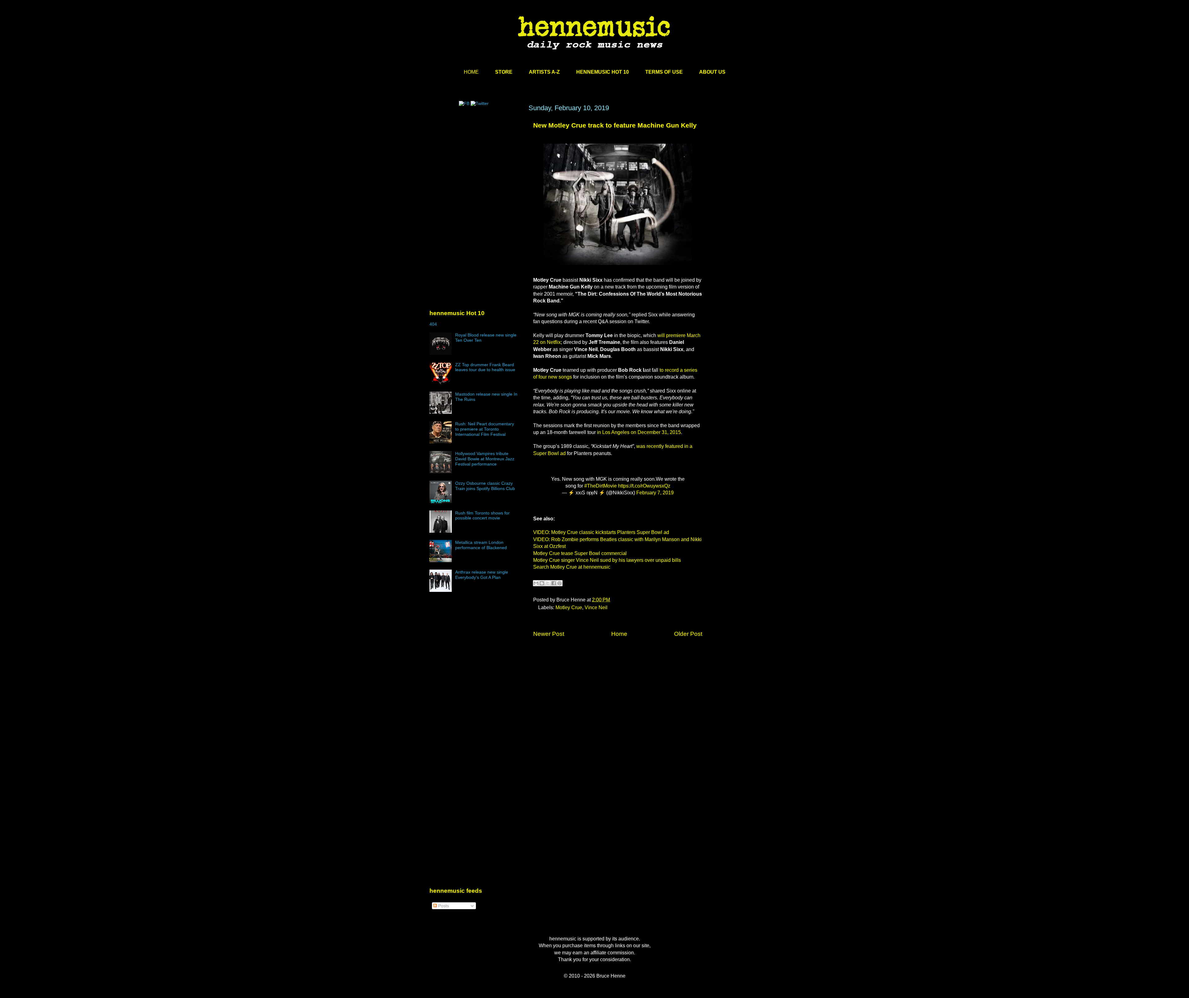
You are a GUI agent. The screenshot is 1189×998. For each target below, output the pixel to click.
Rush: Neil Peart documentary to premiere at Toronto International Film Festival (484, 429)
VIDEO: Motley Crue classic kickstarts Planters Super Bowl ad (601, 532)
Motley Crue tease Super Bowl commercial (580, 553)
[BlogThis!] (542, 583)
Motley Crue (568, 607)
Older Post (688, 634)
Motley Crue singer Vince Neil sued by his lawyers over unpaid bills (607, 560)
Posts (443, 905)
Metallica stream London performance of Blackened (481, 545)
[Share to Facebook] (554, 583)
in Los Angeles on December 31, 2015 (639, 432)
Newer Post (548, 634)
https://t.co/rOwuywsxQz (644, 485)
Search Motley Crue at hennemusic (571, 567)
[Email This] (536, 583)
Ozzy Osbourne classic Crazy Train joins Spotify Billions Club (485, 486)
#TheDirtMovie (600, 485)
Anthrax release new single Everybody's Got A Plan (481, 575)
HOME (471, 72)
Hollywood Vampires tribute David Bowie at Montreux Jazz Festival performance (484, 458)
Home (619, 634)
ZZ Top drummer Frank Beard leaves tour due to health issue (485, 367)
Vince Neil (596, 607)
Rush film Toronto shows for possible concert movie (482, 515)
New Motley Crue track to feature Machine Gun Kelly (615, 125)
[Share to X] (548, 583)
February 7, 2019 (655, 492)
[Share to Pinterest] (559, 583)
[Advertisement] (475, 163)
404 (433, 324)
